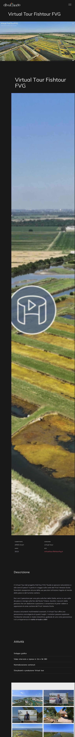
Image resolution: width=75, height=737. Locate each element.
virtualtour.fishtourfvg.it (53, 551)
